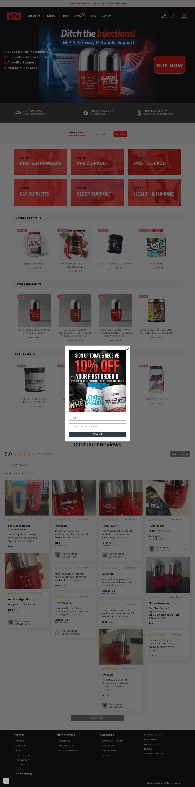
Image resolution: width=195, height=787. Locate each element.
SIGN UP (97, 434)
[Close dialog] (127, 348)
